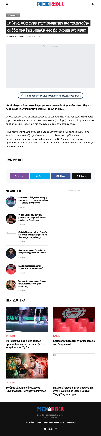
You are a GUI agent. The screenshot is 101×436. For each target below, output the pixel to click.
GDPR (39, 422)
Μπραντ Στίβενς (54, 108)
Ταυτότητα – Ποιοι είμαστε (54, 422)
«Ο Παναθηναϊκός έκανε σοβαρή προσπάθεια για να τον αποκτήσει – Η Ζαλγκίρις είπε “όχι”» (33, 200)
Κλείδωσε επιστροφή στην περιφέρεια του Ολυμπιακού (30, 267)
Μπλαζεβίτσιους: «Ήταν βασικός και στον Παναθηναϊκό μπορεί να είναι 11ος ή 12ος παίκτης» (32, 235)
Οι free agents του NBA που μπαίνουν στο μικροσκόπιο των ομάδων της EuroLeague (32, 217)
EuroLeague (10, 336)
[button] (7, 4)
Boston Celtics (13, 15)
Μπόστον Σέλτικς (34, 108)
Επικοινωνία (71, 422)
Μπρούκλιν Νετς (72, 105)
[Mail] (56, 429)
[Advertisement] (50, 66)
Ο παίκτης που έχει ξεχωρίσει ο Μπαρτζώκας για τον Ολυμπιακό (32, 251)
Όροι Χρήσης (29, 422)
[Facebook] (45, 429)
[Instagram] (50, 429)
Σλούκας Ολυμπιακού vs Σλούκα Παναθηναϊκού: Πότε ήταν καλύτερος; (32, 284)
